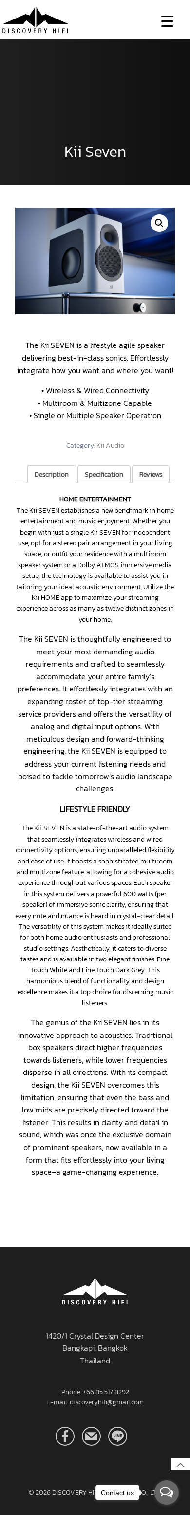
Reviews (150, 474)
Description (52, 474)
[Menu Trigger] (167, 20)
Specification (104, 474)
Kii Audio (110, 446)
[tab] (51, 474)
